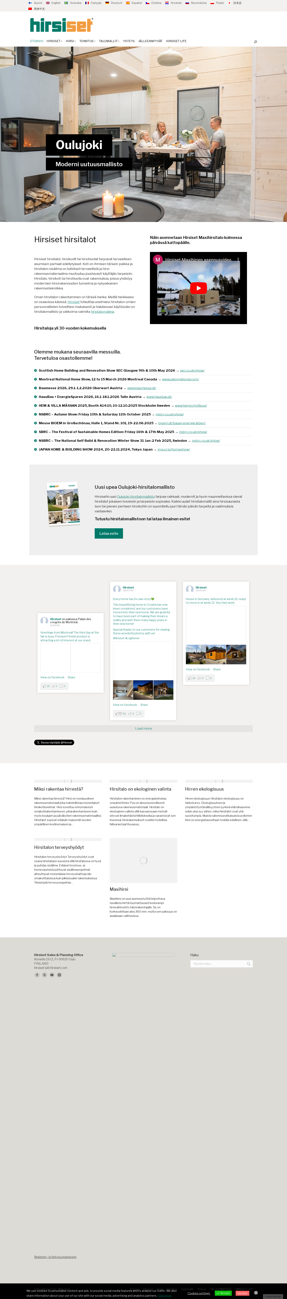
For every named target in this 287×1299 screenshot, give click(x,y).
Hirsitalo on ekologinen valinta (140, 789)
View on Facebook (125, 704)
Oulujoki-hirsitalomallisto (136, 496)
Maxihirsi (119, 889)
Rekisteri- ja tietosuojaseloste (55, 1257)
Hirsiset (74, 302)
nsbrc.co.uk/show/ (170, 414)
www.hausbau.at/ (159, 397)
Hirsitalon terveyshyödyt (59, 847)
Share (144, 704)
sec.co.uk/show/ (192, 370)
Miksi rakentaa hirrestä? (58, 789)
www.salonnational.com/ (180, 379)
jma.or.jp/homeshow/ (174, 449)
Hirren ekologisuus (204, 789)
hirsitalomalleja (102, 312)
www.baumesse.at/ (141, 388)
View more (165, 1295)
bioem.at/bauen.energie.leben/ (182, 423)
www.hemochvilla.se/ (191, 405)
